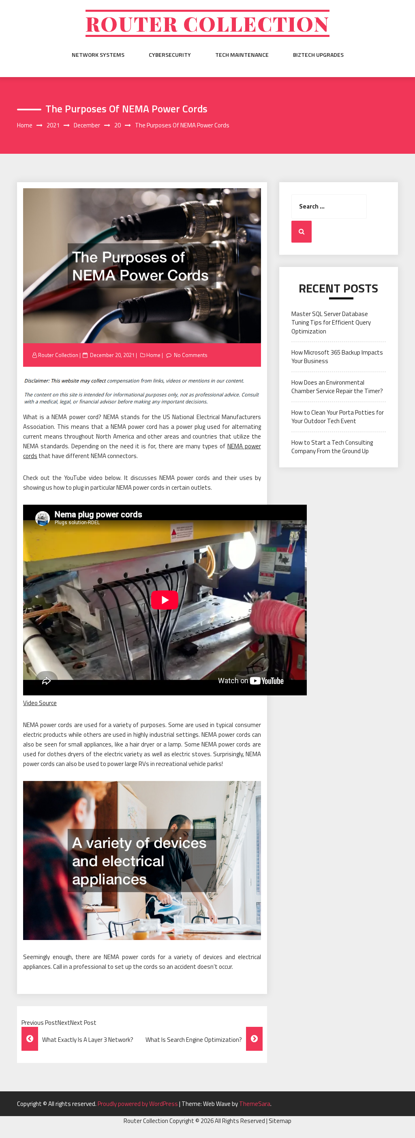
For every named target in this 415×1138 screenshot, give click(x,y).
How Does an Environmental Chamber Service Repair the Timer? (337, 387)
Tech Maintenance (242, 55)
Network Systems (98, 55)
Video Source (40, 703)
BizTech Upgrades (318, 55)
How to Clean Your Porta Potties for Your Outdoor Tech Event (337, 417)
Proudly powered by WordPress (138, 1103)
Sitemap (280, 1120)
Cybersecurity (170, 55)
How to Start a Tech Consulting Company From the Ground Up (332, 447)
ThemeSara (254, 1103)
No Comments (191, 355)
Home (153, 355)
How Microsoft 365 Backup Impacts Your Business (337, 357)
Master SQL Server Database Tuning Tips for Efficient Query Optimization (331, 322)
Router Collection (207, 23)
